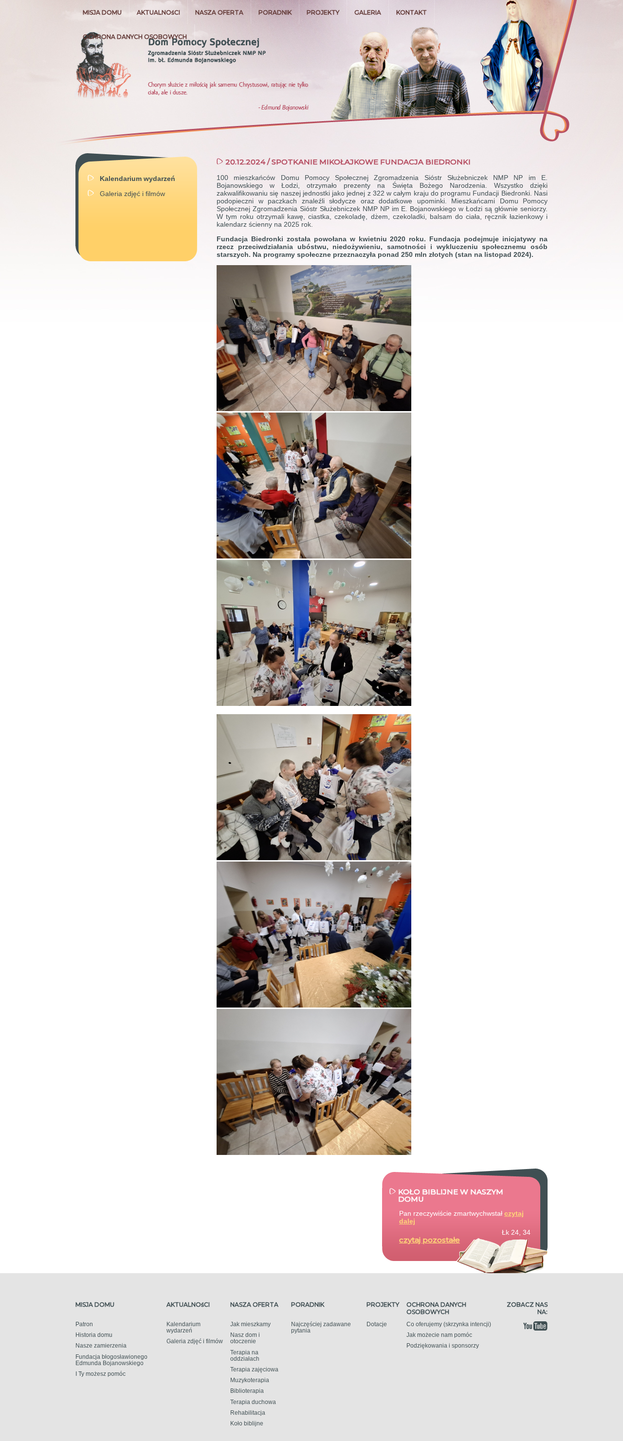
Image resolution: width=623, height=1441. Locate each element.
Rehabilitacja (247, 1412)
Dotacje (376, 1324)
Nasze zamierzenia (101, 1345)
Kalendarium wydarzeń (183, 1327)
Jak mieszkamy (250, 1324)
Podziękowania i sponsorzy (442, 1345)
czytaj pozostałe (429, 1239)
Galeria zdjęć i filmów (194, 1341)
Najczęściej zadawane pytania (321, 1327)
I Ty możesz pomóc (100, 1373)
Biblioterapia (247, 1390)
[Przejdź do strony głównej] (171, 63)
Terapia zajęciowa (254, 1369)
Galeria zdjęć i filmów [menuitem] (132, 194)
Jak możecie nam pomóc (439, 1335)
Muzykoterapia (249, 1380)
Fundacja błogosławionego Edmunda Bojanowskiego (111, 1360)
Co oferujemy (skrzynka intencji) (448, 1324)
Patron (84, 1324)
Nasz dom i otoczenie (245, 1338)
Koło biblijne (246, 1423)
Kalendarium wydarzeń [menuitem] (137, 178)
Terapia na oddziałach (244, 1355)
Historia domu (93, 1335)
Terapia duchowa (253, 1402)
